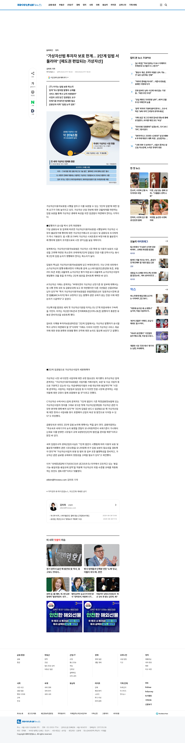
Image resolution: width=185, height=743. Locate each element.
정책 (57, 50)
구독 (32, 106)
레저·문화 (98, 701)
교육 (18, 698)
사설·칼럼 (123, 659)
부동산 (61, 5)
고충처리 (105, 713)
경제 (78, 5)
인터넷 (72, 669)
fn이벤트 (148, 696)
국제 (97, 5)
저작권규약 (61, 713)
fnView (148, 687)
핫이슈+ (123, 694)
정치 (84, 5)
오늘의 (139, 241)
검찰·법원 (20, 691)
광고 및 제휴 (32, 713)
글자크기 (32, 87)
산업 (71, 659)
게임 (71, 666)
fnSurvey (149, 691)
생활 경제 (98, 662)
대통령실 (148, 659)
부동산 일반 (49, 669)
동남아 (105, 5)
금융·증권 (52, 5)
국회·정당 (148, 662)
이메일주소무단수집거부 (78, 713)
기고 (121, 662)
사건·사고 (20, 687)
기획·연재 (133, 5)
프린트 (33, 95)
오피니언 (122, 5)
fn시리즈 (123, 691)
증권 (18, 662)
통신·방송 (73, 662)
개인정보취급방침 (47, 713)
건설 (46, 662)
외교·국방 (148, 669)
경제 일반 (98, 659)
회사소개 (20, 713)
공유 (32, 77)
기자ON (148, 700)
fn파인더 (123, 687)
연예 (96, 687)
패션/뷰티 (98, 691)
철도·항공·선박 (50, 666)
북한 (146, 666)
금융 (18, 659)
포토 (147, 683)
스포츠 (97, 694)
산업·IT (70, 5)
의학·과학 (73, 676)
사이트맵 (116, 713)
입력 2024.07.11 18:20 (65, 72)
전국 (18, 701)
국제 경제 (48, 687)
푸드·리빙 (98, 698)
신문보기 (148, 704)
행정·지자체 (21, 694)
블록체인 (73, 673)
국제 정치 (48, 691)
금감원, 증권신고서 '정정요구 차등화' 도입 (66, 519)
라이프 (113, 5)
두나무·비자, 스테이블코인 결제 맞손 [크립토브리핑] (70, 516)
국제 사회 (48, 694)
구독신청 (94, 713)
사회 (91, 5)
